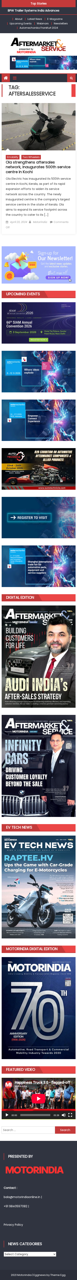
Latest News (35, 19)
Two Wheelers (31, 157)
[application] (39, 1098)
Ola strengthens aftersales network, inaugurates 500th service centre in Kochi (38, 167)
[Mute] (64, 1115)
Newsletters (61, 23)
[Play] (7, 1115)
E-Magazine (54, 19)
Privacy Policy (13, 1225)
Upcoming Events (21, 23)
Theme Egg (58, 1275)
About (18, 19)
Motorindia (40, 222)
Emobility (12, 157)
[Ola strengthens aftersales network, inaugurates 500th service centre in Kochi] (39, 126)
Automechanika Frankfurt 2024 (39, 28)
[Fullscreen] (70, 1115)
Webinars (43, 23)
